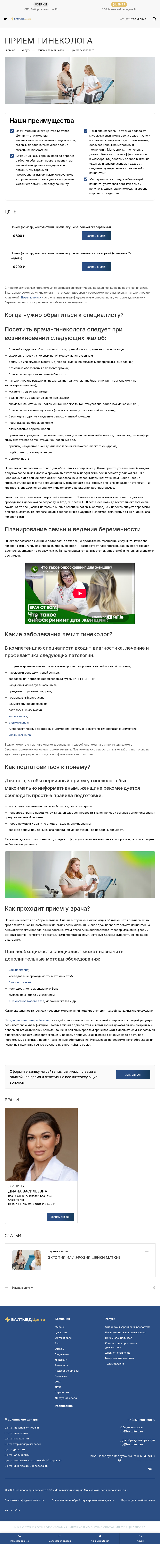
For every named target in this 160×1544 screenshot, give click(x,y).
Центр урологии (15, 1449)
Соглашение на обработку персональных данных (83, 1500)
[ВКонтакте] (151, 1470)
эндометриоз (18, 722)
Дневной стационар (117, 1352)
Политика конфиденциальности (24, 1500)
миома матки (18, 716)
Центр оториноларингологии (23, 1443)
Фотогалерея (63, 1337)
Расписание (64, 1406)
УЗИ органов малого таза (26, 1001)
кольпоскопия (18, 970)
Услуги (110, 1319)
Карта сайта (12, 1510)
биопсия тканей (20, 982)
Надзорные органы (67, 1370)
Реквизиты (61, 1365)
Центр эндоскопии (16, 1433)
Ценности (61, 1332)
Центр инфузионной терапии (22, 1427)
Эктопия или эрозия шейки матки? (84, 1257)
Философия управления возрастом (127, 1326)
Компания (62, 1319)
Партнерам (62, 1392)
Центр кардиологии (17, 1454)
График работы (145, 1460)
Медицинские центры (21, 1419)
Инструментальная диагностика (125, 1332)
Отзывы (59, 1348)
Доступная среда (66, 1397)
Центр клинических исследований (26, 1465)
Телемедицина (114, 1363)
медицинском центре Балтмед (29, 1020)
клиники (35, 297)
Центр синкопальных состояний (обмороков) (33, 1460)
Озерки (41, 4)
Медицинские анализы (119, 1358)
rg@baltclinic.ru (131, 1431)
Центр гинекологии (17, 1438)
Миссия (60, 1326)
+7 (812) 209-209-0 (141, 1420)
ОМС (58, 1381)
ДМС (58, 1387)
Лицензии (61, 1359)
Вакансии (61, 1376)
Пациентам (62, 1354)
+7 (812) (133, 19)
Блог (58, 1343)
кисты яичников (20, 735)
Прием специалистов (118, 1337)
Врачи (25, 297)
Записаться (133, 1074)
